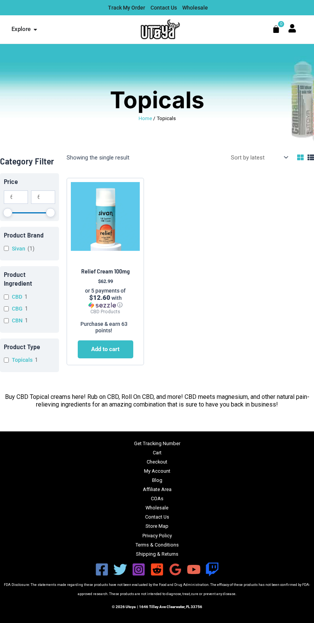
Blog (157, 480)
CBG (17, 309)
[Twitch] (212, 569)
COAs (157, 498)
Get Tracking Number (157, 443)
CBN (17, 320)
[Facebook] (102, 569)
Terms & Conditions (157, 545)
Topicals (22, 360)
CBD (17, 297)
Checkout (157, 462)
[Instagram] (139, 569)
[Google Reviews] (175, 569)
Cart (157, 452)
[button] (105, 298)
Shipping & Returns (157, 554)
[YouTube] (194, 569)
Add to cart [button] (105, 349)
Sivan (18, 249)
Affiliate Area (157, 489)
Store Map (157, 526)
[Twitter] (120, 569)
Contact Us (157, 517)
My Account (157, 471)
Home (145, 118)
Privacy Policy (157, 535)
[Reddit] (157, 569)
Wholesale (157, 508)
